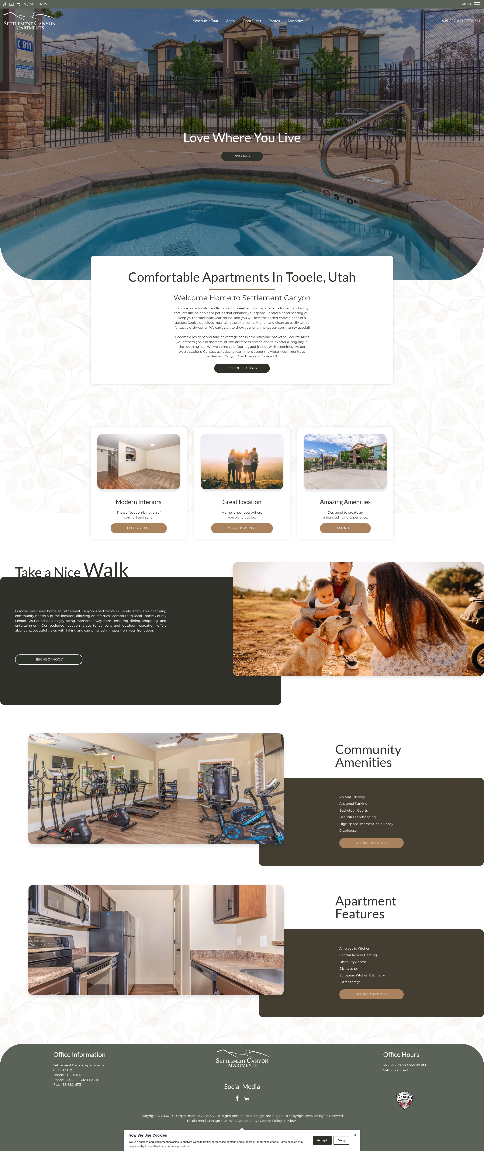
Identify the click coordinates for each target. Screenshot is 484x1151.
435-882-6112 (461, 21)
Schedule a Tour (206, 21)
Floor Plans (252, 21)
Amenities (295, 21)
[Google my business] (247, 1098)
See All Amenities (371, 843)
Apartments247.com (195, 1116)
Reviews (290, 1121)
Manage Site (217, 1121)
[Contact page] (11, 4)
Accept (322, 1140)
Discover (242, 156)
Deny (341, 1140)
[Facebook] (237, 1098)
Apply (230, 21)
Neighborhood (242, 528)
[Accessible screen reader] (4, 4)
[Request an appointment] (18, 4)
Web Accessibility (243, 1121)
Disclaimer (195, 1121)
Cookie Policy (271, 1121)
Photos (274, 21)
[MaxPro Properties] (404, 1100)
